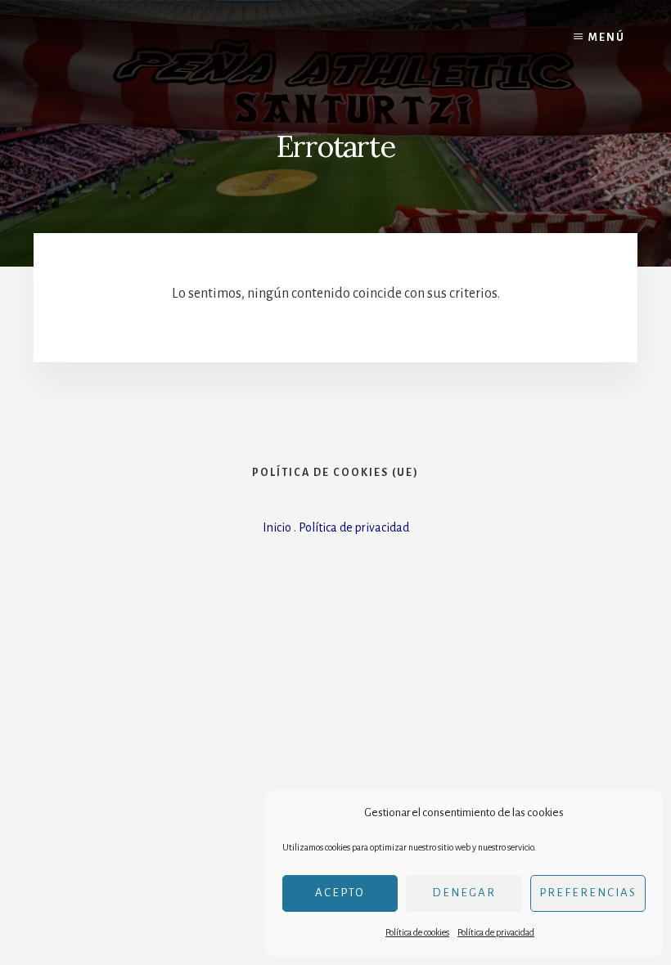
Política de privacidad (495, 932)
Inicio (277, 527)
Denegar (464, 892)
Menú (606, 37)
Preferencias (588, 892)
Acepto (340, 892)
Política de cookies (417, 932)
